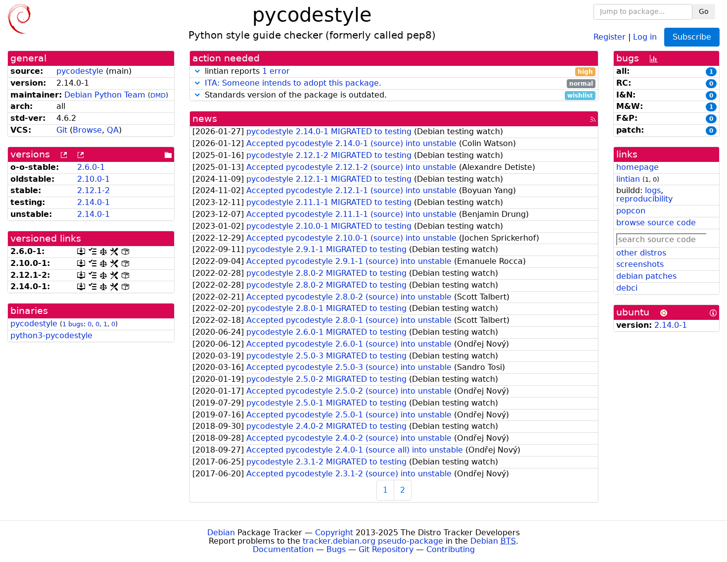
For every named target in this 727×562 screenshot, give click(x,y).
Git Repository (386, 549)
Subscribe (692, 37)
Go (704, 11)
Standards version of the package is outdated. (397, 95)
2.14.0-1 (93, 202)
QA (113, 130)
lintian (628, 179)
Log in (645, 36)
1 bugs (73, 324)
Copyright (334, 532)
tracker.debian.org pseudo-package (373, 541)
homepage (637, 167)
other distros (641, 252)
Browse (87, 130)
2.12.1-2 (93, 190)
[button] (197, 71)
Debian (221, 532)
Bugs (336, 549)
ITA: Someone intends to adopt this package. (293, 83)
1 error (276, 71)
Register (609, 36)
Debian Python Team (104, 95)
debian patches (646, 276)
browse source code (656, 222)
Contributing (450, 549)
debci (626, 288)
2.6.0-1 (91, 167)
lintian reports (397, 71)
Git (61, 130)
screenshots (640, 264)
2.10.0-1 (93, 179)
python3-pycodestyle (51, 335)
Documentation (283, 549)
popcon (630, 210)
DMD (158, 95)
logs (653, 190)
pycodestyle (79, 71)
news (204, 118)
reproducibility (644, 199)
